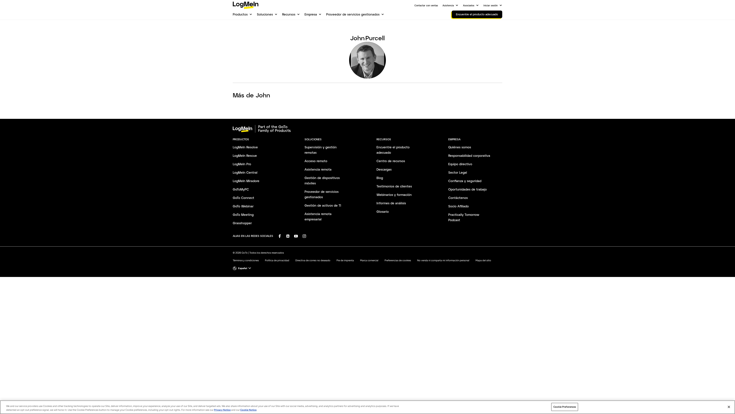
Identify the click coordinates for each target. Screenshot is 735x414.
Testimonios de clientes (394, 186)
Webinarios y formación (394, 194)
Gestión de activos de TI (323, 205)
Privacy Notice (222, 409)
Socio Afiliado (458, 206)
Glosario (382, 211)
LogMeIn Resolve (245, 147)
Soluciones (265, 14)
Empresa (311, 14)
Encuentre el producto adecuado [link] (477, 14)
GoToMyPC (241, 189)
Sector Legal (457, 172)
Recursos (288, 14)
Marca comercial (369, 260)
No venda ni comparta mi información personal (443, 260)
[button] (242, 268)
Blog (379, 178)
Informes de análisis (391, 203)
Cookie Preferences (564, 406)
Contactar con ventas (426, 5)
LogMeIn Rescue (245, 155)
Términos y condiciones (246, 260)
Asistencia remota (318, 169)
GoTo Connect (243, 198)
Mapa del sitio (483, 260)
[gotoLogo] (245, 5)
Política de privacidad (277, 260)
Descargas (384, 169)
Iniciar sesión (490, 5)
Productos (240, 14)
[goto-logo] (367, 129)
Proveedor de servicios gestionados (353, 14)
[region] (367, 407)
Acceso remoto (316, 161)
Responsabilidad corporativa (469, 155)
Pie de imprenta (345, 260)
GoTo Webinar (243, 206)
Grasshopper (242, 223)
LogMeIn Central (245, 172)
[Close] (729, 407)
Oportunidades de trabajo (467, 189)
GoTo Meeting (243, 214)
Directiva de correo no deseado (312, 260)
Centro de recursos (390, 161)
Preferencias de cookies (398, 260)
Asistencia (448, 5)
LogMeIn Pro (242, 164)
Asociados (468, 5)
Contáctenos (458, 198)
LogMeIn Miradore (246, 181)
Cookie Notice (248, 409)
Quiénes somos (459, 147)
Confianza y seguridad (464, 181)
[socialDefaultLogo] (279, 236)
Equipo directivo (460, 164)
